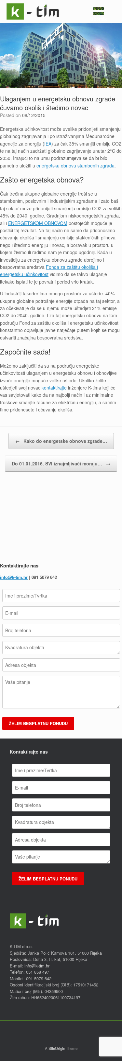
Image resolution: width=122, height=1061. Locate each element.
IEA (47, 143)
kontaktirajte (55, 387)
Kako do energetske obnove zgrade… (61, 441)
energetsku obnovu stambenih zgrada (75, 165)
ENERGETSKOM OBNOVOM (37, 223)
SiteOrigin (56, 1048)
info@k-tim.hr (14, 577)
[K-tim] (33, 11)
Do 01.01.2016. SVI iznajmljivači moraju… (61, 463)
